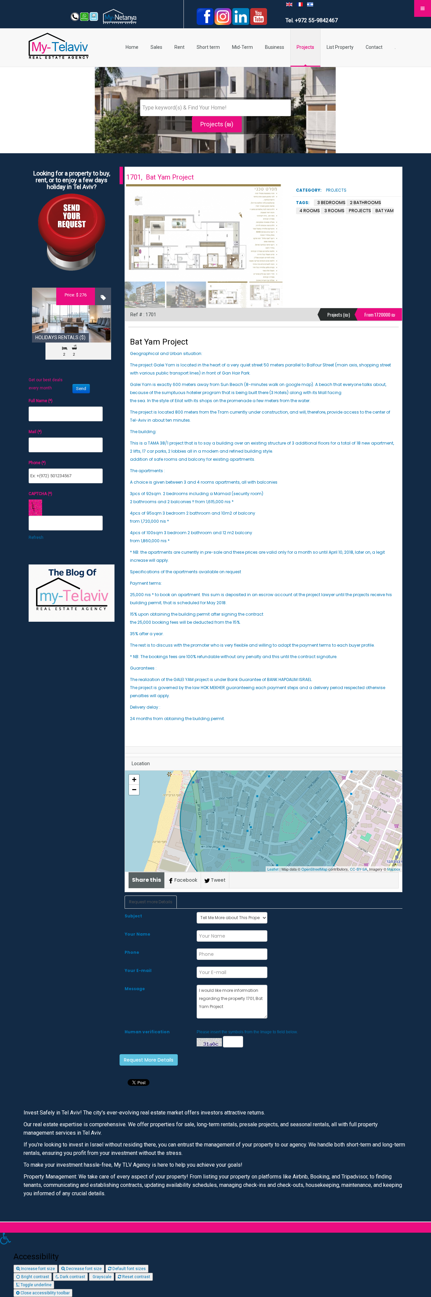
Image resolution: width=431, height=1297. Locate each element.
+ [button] (134, 779)
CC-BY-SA (358, 869)
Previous (133, 233)
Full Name (41, 400)
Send (81, 388)
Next (274, 233)
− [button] (134, 789)
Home (132, 47)
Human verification (147, 1032)
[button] (215, 1239)
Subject (133, 916)
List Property (340, 47)
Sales (156, 47)
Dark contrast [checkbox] (72, 1276)
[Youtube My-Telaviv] (258, 16)
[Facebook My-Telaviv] (205, 16)
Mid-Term (242, 47)
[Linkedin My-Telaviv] (241, 16)
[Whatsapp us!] (85, 16)
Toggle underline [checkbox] (36, 1285)
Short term (208, 47)
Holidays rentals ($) (60, 337)
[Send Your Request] (71, 231)
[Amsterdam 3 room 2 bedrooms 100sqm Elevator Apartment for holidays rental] (71, 315)
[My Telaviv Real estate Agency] (59, 44)
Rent (179, 47)
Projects (305, 47)
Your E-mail (138, 970)
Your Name (137, 934)
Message (135, 989)
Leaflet (272, 869)
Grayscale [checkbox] (101, 1276)
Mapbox (393, 869)
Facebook (185, 880)
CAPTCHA (40, 493)
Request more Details (150, 902)
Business (274, 47)
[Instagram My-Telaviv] (223, 16)
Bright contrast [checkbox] (34, 1276)
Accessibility (36, 1256)
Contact (374, 47)
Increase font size (37, 1268)
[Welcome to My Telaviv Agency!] (94, 16)
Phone (132, 952)
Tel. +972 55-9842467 (312, 20)
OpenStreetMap (314, 869)
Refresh (36, 537)
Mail (35, 431)
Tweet (218, 880)
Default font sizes (128, 1268)
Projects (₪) (216, 124)
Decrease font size (83, 1268)
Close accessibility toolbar (45, 1293)
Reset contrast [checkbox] (135, 1276)
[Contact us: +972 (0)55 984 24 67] (75, 16)
